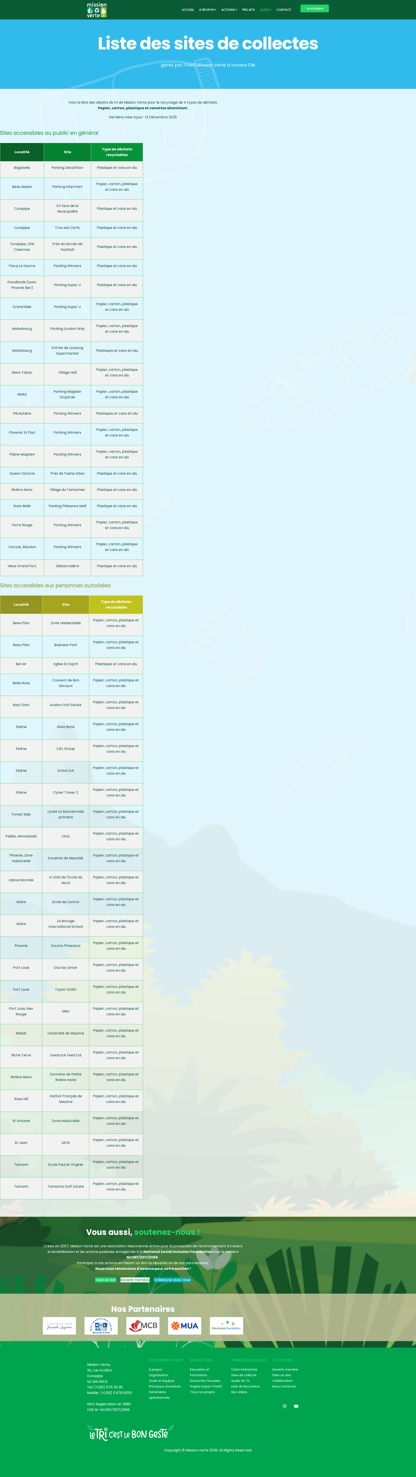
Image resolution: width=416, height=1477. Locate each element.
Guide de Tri (240, 1381)
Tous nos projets (202, 1392)
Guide (264, 10)
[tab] (136, 1340)
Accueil (188, 10)
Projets (248, 10)
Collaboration (282, 1381)
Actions (228, 10)
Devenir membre (135, 1279)
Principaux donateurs (165, 1386)
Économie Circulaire (205, 1381)
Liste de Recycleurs (245, 1386)
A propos (206, 10)
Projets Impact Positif (206, 1386)
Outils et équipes (161, 1381)
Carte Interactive (244, 1369)
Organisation (158, 1375)
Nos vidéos (239, 1392)
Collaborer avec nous (172, 1279)
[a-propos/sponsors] (59, 1326)
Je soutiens (314, 8)
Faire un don (105, 1279)
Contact (283, 10)
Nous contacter (284, 1386)
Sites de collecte (243, 1375)
